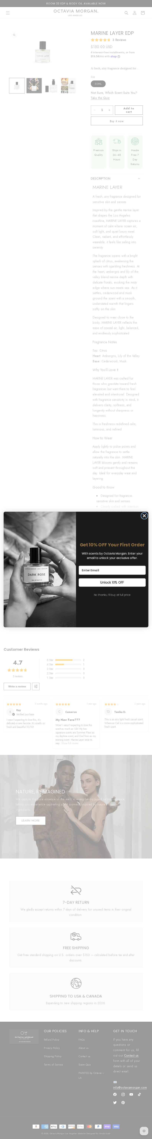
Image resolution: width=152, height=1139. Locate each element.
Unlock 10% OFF (112, 582)
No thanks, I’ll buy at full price (112, 595)
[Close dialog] (144, 516)
